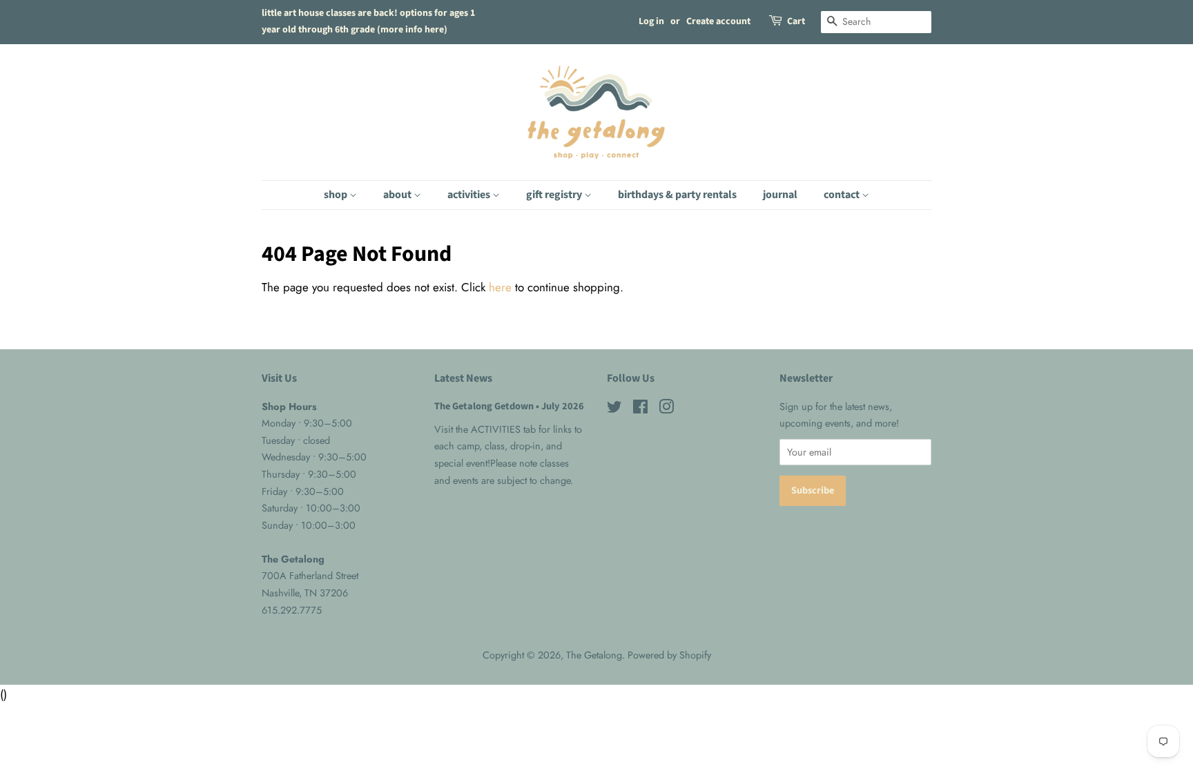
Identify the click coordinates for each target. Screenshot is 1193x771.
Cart (796, 21)
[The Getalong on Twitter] (614, 409)
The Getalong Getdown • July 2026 (509, 406)
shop (336, 194)
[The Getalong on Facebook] (640, 409)
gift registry (555, 194)
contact (843, 194)
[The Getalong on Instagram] (666, 409)
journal (780, 194)
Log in (651, 21)
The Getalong (594, 655)
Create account (718, 21)
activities (469, 194)
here (500, 287)
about (398, 194)
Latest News (463, 378)
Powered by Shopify (669, 655)
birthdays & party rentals (677, 194)
